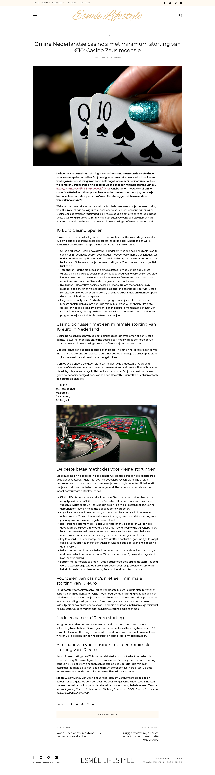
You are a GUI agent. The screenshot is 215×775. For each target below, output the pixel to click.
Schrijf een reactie (107, 714)
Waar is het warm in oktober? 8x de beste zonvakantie (78, 734)
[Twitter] (77, 704)
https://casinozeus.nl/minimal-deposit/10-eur (83, 188)
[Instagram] (170, 3)
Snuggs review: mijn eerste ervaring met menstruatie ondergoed (140, 736)
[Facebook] (164, 3)
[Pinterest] (175, 3)
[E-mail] (181, 3)
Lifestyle (107, 36)
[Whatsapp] (88, 704)
